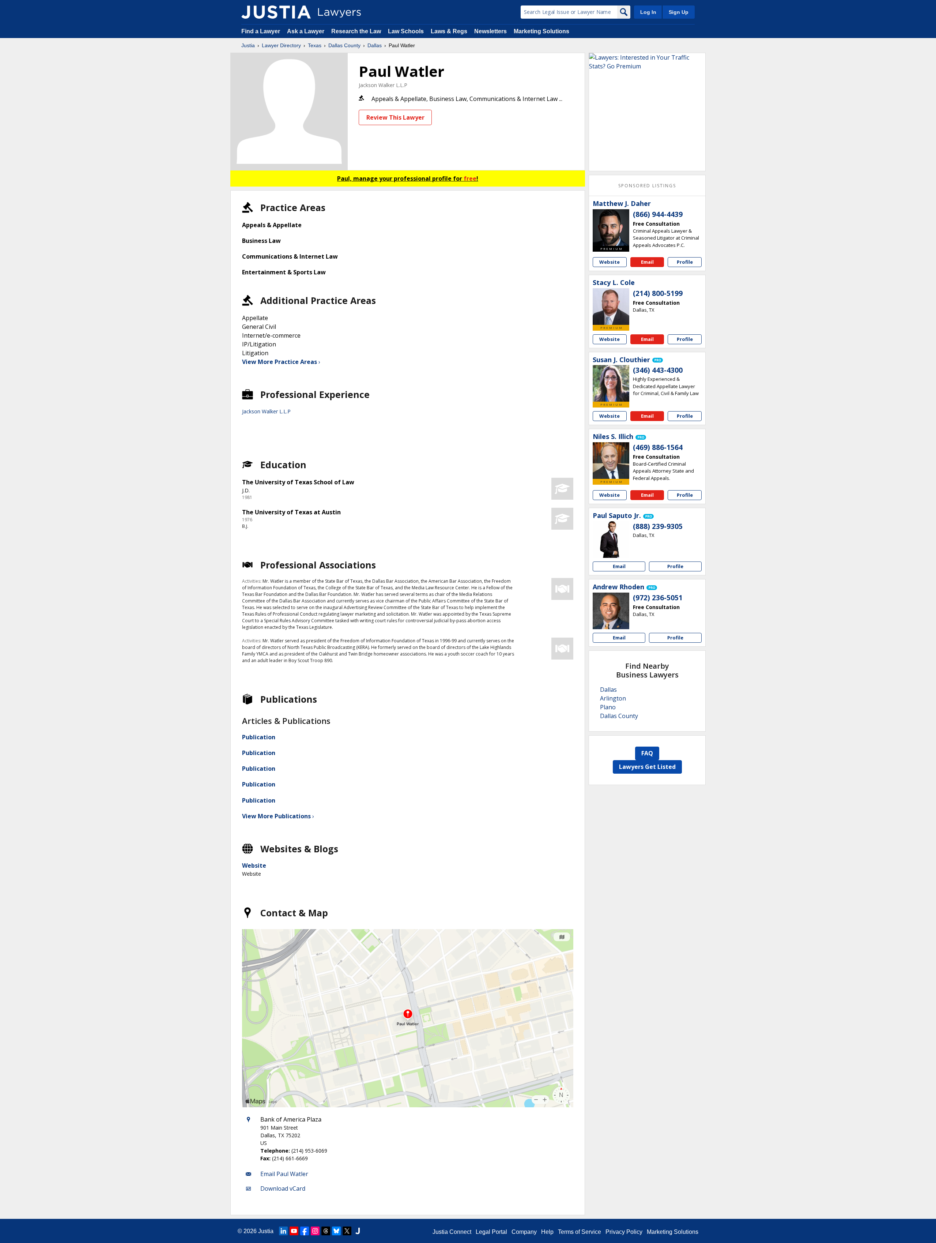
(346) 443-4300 (658, 370)
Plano (608, 707)
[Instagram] (315, 1231)
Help (547, 1232)
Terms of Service (579, 1232)
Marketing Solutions (541, 31)
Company (524, 1232)
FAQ (647, 753)
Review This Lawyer (395, 117)
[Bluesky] (336, 1231)
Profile (685, 262)
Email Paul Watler (284, 1174)
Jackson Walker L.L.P (383, 85)
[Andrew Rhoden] (611, 611)
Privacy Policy (623, 1232)
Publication (258, 737)
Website (254, 865)
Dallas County (344, 45)
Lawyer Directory (281, 45)
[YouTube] (294, 1231)
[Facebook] (304, 1231)
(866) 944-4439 (658, 214)
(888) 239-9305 (658, 526)
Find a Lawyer (260, 31)
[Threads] (325, 1231)
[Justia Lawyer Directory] (276, 12)
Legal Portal (491, 1232)
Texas (314, 45)
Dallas (374, 45)
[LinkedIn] (283, 1231)
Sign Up (678, 12)
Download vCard (282, 1188)
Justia (248, 45)
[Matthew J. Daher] (611, 227)
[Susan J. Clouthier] (611, 383)
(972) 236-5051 (658, 597)
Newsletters (490, 31)
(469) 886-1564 (658, 447)
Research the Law (356, 31)
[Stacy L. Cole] (611, 306)
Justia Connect (452, 1232)
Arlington (613, 698)
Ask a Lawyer (306, 31)
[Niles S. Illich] (611, 460)
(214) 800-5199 (658, 293)
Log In (648, 12)
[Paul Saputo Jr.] (611, 539)
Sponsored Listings (647, 186)
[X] (347, 1231)
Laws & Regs (449, 31)
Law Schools (406, 31)
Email (647, 262)
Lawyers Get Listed (647, 767)
